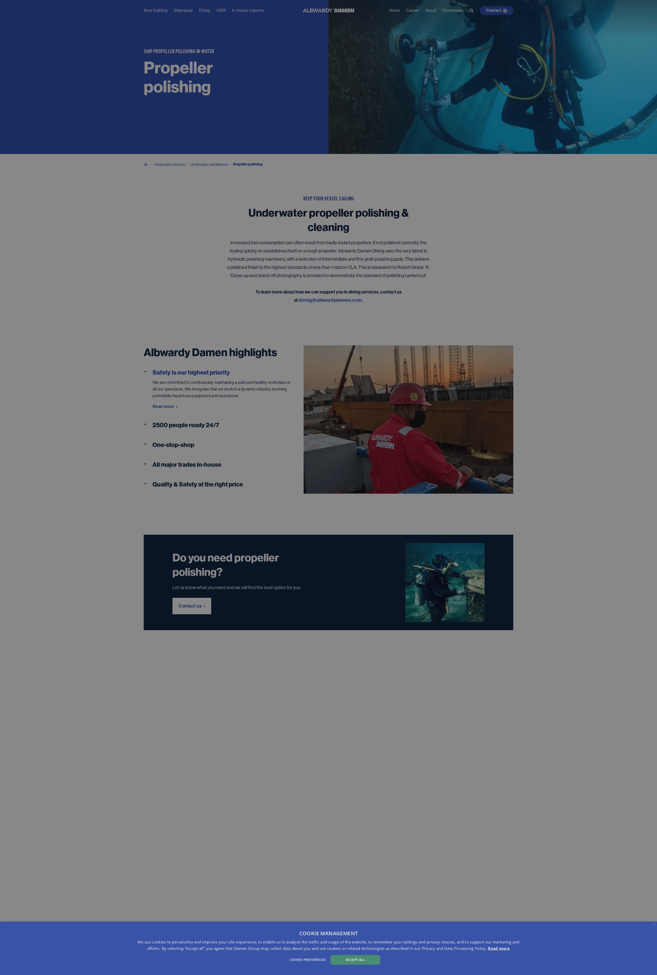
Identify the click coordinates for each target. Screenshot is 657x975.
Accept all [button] (355, 960)
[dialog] (328, 948)
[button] (220, 959)
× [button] (654, 924)
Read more (499, 948)
